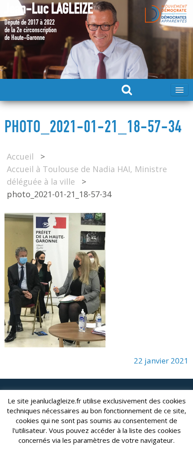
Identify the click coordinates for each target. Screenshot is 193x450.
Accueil (20, 156)
